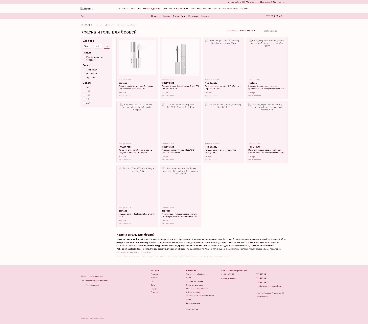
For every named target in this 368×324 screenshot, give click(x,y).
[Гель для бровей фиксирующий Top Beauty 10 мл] (223, 121)
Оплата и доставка (152, 8)
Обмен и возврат (198, 8)
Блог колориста (193, 303)
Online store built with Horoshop (92, 318)
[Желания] (273, 8)
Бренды (205, 16)
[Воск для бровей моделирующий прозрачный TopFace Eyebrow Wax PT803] (266, 57)
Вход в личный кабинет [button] (196, 274)
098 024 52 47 (274, 16)
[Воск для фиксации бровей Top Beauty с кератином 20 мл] (223, 57)
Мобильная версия (91, 285)
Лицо (176, 16)
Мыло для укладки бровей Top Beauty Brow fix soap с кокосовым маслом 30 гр (266, 151)
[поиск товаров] (214, 16)
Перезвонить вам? (228, 278)
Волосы (155, 16)
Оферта (244, 8)
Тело (183, 16)
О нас (117, 8)
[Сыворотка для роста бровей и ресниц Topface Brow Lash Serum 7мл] (137, 57)
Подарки (193, 16)
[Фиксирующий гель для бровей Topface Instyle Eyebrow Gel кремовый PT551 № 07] (180, 185)
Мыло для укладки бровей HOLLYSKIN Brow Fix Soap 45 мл (178, 151)
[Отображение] (282, 31)
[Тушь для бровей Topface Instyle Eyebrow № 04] (137, 185)
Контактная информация (176, 8)
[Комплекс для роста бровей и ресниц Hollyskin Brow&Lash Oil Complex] (137, 121)
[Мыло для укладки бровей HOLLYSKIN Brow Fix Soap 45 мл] (180, 121)
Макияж (166, 16)
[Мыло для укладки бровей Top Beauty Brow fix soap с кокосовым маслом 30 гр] (266, 121)
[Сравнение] (267, 8)
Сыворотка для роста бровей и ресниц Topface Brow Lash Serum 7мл (136, 87)
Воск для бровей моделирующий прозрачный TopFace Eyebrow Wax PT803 (266, 87)
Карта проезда (262, 296)
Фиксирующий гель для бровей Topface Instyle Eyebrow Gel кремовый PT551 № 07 (179, 216)
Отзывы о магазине (131, 8)
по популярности (247, 30)
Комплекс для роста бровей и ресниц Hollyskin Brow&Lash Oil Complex (135, 151)
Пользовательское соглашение (223, 8)
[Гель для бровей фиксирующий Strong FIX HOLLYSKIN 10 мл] (180, 57)
